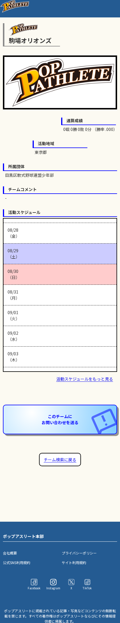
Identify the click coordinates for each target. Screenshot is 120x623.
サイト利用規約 (74, 562)
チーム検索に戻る (60, 459)
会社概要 (10, 552)
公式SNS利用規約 (16, 562)
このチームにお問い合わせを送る (60, 419)
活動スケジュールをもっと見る (84, 379)
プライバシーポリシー (79, 552)
